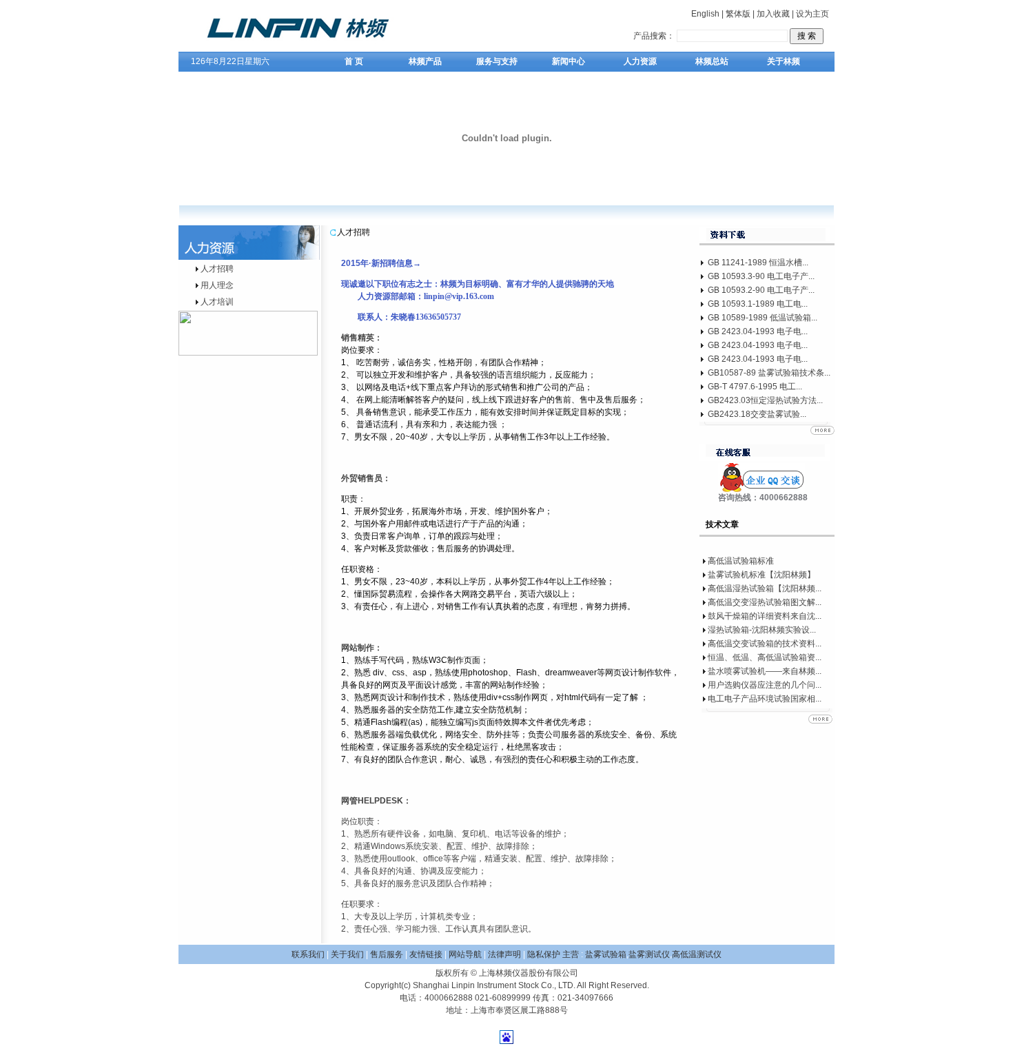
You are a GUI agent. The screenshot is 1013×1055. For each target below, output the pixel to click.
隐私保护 (544, 954)
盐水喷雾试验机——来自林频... (764, 671)
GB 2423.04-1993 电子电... (758, 331)
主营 (570, 954)
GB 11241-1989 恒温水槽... (758, 262)
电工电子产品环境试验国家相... (764, 699)
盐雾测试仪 (649, 954)
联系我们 (308, 954)
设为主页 (812, 14)
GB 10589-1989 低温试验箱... (762, 317)
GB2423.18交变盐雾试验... (757, 414)
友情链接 (425, 954)
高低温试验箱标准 (741, 561)
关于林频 (783, 61)
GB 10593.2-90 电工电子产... (761, 290)
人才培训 (217, 302)
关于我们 (347, 954)
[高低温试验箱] (314, 49)
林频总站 (711, 61)
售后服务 (386, 954)
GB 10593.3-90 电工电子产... (761, 276)
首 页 (354, 61)
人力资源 (640, 61)
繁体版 (738, 14)
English (705, 14)
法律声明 (504, 954)
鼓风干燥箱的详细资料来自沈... (764, 616)
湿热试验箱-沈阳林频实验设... (762, 630)
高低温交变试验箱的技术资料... (764, 643)
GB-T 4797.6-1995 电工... (755, 386)
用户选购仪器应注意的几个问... (764, 685)
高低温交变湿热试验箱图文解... (764, 602)
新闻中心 (568, 61)
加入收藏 (773, 14)
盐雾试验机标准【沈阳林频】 (761, 575)
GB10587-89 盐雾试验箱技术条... (769, 373)
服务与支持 (497, 61)
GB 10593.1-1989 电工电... (758, 304)
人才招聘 (217, 269)
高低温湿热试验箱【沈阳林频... (764, 588)
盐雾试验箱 (605, 954)
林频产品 (425, 61)
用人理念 (217, 285)
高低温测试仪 (697, 954)
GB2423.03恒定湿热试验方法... (765, 400)
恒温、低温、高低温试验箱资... (764, 657)
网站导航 (465, 954)
